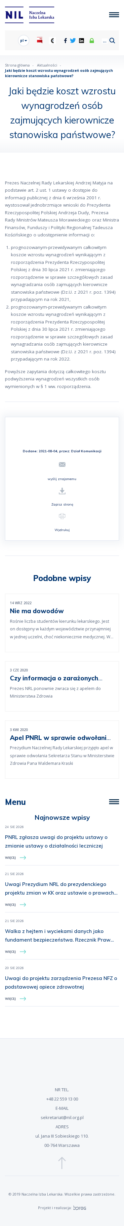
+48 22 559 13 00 (62, 1099)
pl (22, 40)
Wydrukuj (62, 530)
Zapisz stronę (62, 504)
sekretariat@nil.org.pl (62, 1117)
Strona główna (17, 65)
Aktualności (47, 65)
